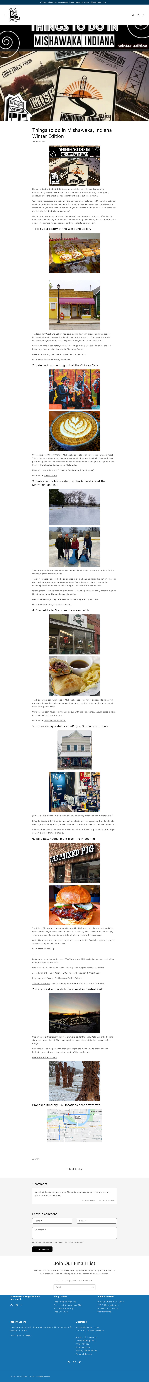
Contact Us (91, 1337)
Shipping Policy (83, 1347)
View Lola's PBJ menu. (21, 1336)
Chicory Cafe (50, 475)
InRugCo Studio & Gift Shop (26, 1376)
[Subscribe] (92, 1287)
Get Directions (104, 1312)
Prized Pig (49, 949)
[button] (4, 15)
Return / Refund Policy (86, 1350)
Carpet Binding (83, 1340)
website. (67, 604)
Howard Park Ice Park (51, 579)
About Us (80, 1337)
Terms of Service (84, 1354)
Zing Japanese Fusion (42, 978)
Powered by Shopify (43, 1376)
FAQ (93, 1340)
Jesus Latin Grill (39, 973)
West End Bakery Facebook (57, 359)
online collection (73, 829)
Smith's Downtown (41, 983)
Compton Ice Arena (56, 582)
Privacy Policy (82, 1344)
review (62, 591)
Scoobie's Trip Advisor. (55, 720)
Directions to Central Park (44, 1057)
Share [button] (37, 1159)
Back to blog (76, 1169)
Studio (60, 833)
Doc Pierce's (38, 967)
